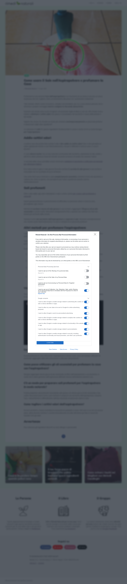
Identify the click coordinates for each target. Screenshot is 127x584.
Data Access (63, 349)
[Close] (95, 235)
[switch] (86, 271)
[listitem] (63, 267)
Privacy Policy (74, 349)
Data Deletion (53, 349)
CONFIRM (50, 342)
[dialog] (63, 292)
